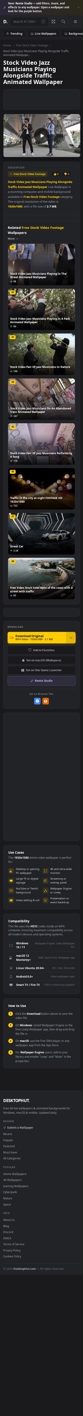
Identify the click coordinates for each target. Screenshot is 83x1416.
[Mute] (66, 153)
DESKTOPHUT (16, 1100)
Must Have (10, 1152)
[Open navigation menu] (75, 21)
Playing (51, 182)
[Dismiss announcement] (78, 7)
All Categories (12, 1158)
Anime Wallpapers (15, 1174)
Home (7, 45)
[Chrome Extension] (37, 701)
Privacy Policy (12, 1250)
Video (20, 182)
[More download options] (71, 637)
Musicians (38, 182)
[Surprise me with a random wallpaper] (53, 21)
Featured (9, 1146)
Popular (8, 1140)
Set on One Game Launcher (44, 670)
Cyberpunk (10, 1192)
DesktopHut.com (24, 1268)
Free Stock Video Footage (32, 45)
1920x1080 (15, 206)
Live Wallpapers (45, 33)
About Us (9, 1220)
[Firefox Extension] (45, 701)
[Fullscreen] (74, 153)
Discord (8, 1232)
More (11, 238)
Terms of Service (13, 1244)
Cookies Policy (12, 1256)
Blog (6, 1226)
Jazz (28, 182)
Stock (12, 182)
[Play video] (42, 135)
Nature (7, 1198)
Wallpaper (40, 187)
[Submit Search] (63, 21)
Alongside (65, 182)
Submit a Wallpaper (20, 1127)
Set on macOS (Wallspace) (43, 660)
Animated (25, 187)
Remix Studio (44, 680)
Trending (16, 33)
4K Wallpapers (12, 1180)
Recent (7, 1134)
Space (7, 1204)
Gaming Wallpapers (16, 1186)
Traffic (12, 187)
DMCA (7, 1238)
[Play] (9, 153)
